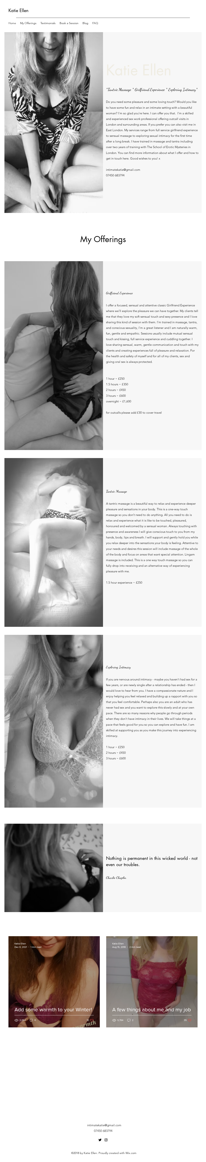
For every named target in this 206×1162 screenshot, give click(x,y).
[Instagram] (106, 1140)
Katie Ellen (18, 10)
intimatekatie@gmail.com (123, 170)
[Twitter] (100, 1140)
